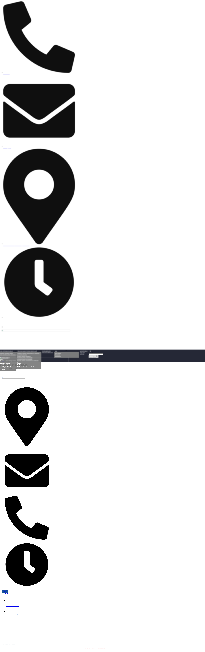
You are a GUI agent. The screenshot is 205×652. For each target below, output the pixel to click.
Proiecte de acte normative (24, 356)
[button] (96, 351)
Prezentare (57, 354)
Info (56, 351)
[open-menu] (66, 350)
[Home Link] (34, 375)
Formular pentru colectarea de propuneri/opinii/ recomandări (24, 358)
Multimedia (58, 356)
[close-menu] (0, 377)
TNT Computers (12, 644)
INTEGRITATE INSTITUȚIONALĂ (47, 351)
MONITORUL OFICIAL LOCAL (84, 352)
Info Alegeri (58, 353)
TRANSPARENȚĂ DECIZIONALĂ (27, 351)
